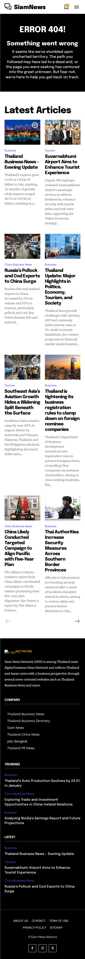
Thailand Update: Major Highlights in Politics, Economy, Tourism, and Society (60, 287)
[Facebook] (32, 948)
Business (10, 150)
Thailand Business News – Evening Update (22, 162)
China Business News (18, 264)
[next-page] (76, 621)
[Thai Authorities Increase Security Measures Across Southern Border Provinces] (63, 507)
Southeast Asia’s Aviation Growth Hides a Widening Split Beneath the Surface (22, 402)
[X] (53, 948)
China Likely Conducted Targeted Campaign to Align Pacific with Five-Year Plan (19, 548)
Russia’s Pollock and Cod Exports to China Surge (22, 276)
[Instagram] (42, 948)
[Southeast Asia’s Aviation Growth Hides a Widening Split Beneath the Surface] (22, 367)
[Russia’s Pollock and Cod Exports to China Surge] (22, 246)
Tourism (50, 150)
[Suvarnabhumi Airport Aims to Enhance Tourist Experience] (63, 132)
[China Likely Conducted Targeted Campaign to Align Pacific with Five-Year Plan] (22, 507)
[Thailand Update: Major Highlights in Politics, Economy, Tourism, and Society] (63, 246)
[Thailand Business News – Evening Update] (22, 132)
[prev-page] (8, 621)
